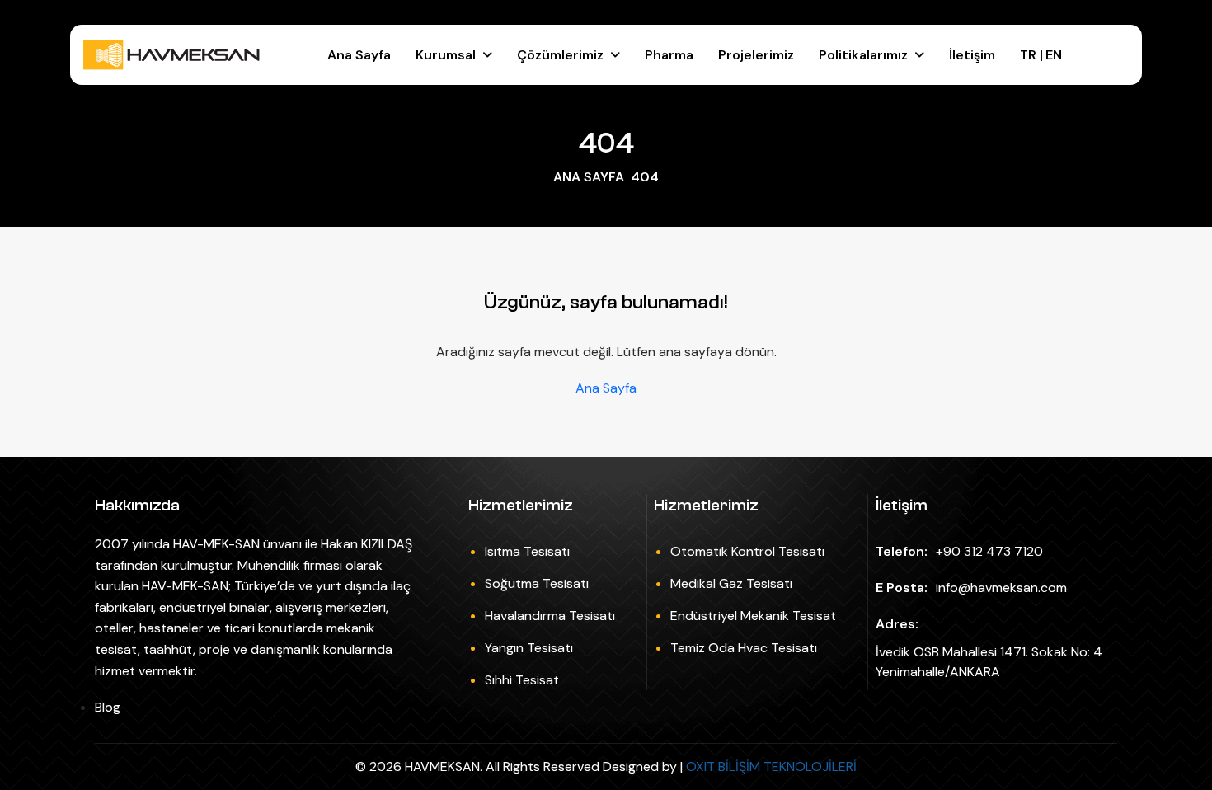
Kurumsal (446, 54)
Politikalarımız (863, 54)
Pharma (669, 54)
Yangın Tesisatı (529, 647)
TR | (1033, 54)
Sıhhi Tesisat (522, 680)
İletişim (972, 54)
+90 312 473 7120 (989, 551)
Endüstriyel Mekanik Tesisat (753, 615)
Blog (107, 707)
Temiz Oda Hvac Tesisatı (743, 647)
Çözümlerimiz (560, 54)
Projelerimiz (756, 54)
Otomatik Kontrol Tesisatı (747, 551)
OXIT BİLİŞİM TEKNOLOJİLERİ (771, 766)
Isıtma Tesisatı (527, 551)
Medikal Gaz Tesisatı (731, 583)
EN (1053, 54)
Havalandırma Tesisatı (550, 615)
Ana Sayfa (359, 54)
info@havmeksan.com (1001, 587)
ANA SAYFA (588, 177)
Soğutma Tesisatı (537, 583)
